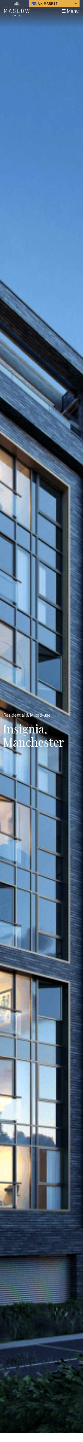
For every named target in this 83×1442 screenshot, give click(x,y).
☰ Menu (70, 11)
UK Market (47, 3)
